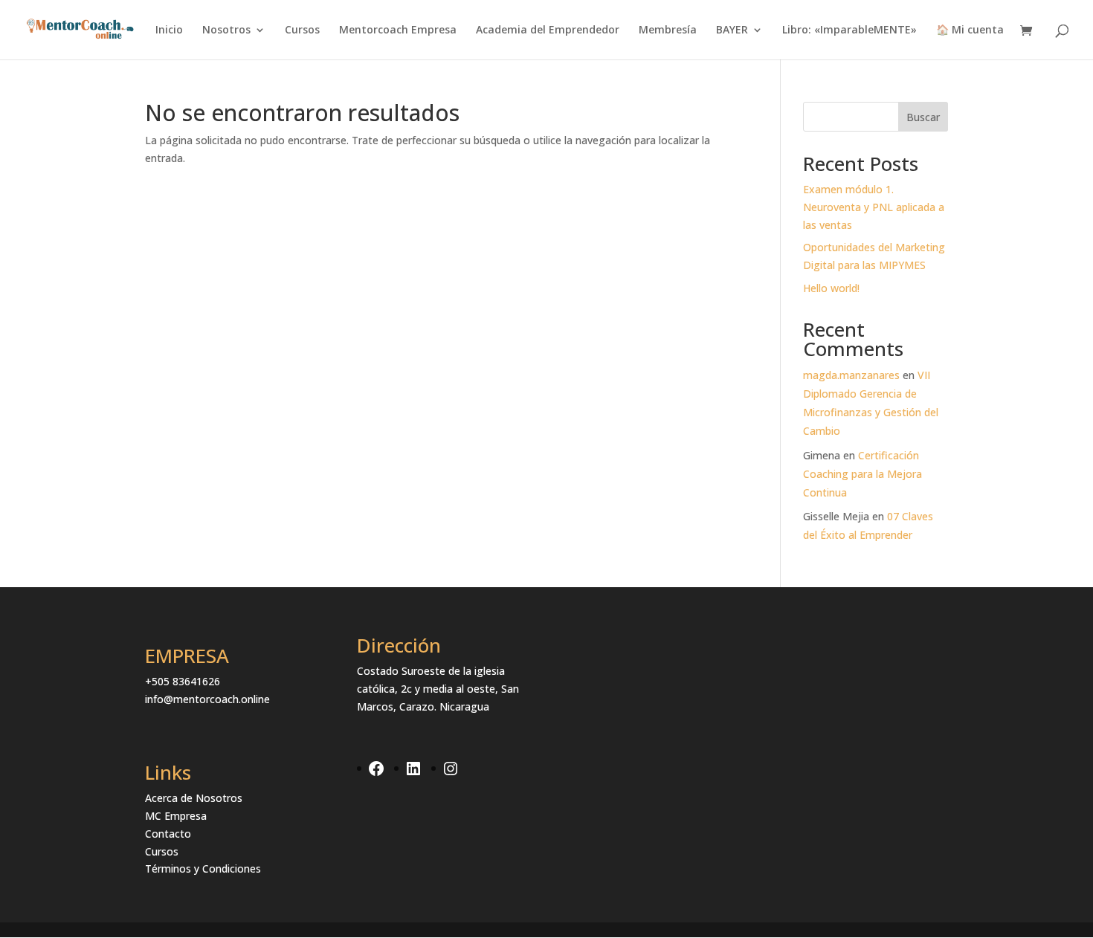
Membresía (668, 30)
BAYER (732, 30)
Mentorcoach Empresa (398, 30)
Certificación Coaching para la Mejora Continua (862, 473)
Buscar (923, 117)
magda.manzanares (851, 375)
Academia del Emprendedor (547, 30)
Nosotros (226, 30)
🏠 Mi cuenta (970, 30)
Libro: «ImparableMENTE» (849, 30)
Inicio (169, 30)
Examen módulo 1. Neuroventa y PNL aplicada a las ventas (873, 207)
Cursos (302, 30)
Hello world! (831, 288)
